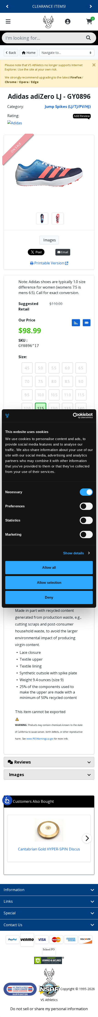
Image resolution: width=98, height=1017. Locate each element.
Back (12, 52)
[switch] (86, 506)
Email (64, 252)
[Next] (90, 6)
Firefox (75, 77)
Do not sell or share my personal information (49, 1008)
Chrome (10, 82)
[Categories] (8, 22)
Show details (73, 553)
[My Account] (67, 22)
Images (49, 240)
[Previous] (7, 6)
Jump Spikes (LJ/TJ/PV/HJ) (68, 106)
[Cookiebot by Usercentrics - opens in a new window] (73, 416)
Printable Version (49, 263)
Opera (23, 82)
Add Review (82, 116)
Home (31, 52)
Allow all (49, 567)
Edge (35, 82)
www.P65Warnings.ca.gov (40, 738)
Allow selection (49, 582)
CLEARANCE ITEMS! (49, 6)
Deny (49, 597)
